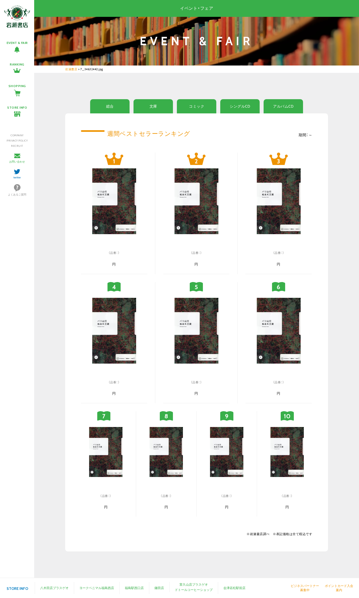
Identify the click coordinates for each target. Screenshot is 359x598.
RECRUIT (17, 146)
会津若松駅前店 (234, 588)
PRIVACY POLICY (17, 140)
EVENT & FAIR (17, 43)
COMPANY (17, 135)
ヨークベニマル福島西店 (96, 588)
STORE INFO (17, 107)
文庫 (153, 106)
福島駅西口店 (134, 588)
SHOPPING (17, 86)
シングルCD (240, 106)
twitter (17, 177)
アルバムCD (283, 106)
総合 (110, 106)
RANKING (17, 64)
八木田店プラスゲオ (54, 588)
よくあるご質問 (17, 194)
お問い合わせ (17, 161)
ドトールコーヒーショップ (194, 590)
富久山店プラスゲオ (194, 584)
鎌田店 (159, 588)
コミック (196, 106)
